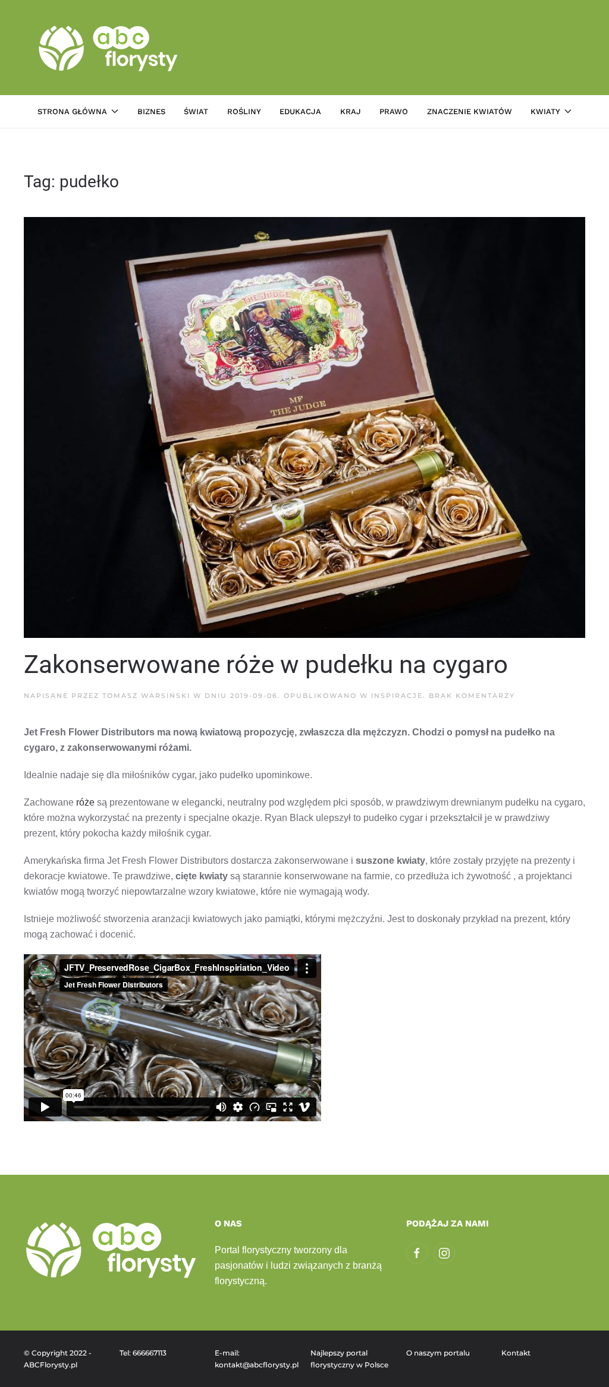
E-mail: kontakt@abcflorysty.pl (257, 1358)
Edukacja (300, 111)
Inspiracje (397, 695)
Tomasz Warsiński (146, 695)
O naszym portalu (438, 1352)
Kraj (350, 111)
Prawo (393, 111)
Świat (196, 111)
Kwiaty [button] (545, 111)
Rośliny (244, 111)
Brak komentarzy (472, 695)
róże (85, 802)
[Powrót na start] (110, 47)
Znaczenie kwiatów (469, 111)
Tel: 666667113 (143, 1352)
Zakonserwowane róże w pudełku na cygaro (266, 664)
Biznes (151, 111)
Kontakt (515, 1352)
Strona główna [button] (72, 111)
